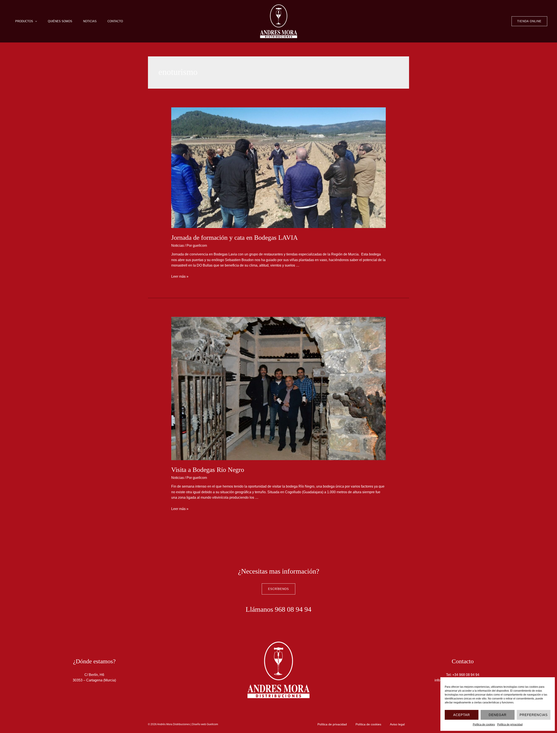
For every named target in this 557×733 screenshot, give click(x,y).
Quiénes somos (60, 21)
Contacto (115, 21)
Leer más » (179, 276)
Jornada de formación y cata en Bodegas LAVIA (234, 237)
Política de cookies (484, 724)
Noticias (90, 21)
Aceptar (461, 715)
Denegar (498, 715)
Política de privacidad (510, 724)
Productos (24, 21)
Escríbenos (278, 589)
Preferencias (534, 715)
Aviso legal (397, 724)
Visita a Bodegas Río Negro (207, 469)
